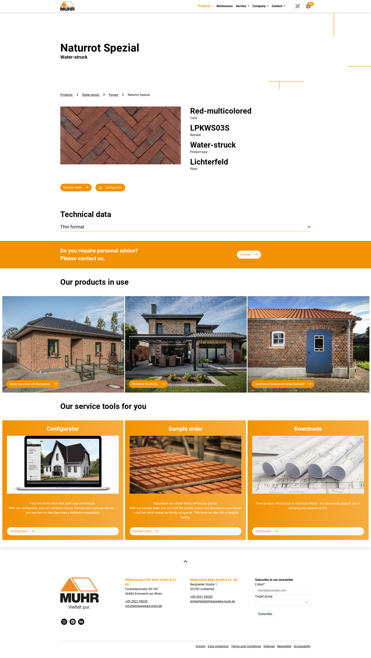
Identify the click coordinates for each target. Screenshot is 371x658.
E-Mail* (260, 584)
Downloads (263, 531)
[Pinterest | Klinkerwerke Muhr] (73, 622)
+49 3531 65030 (201, 597)
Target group (263, 596)
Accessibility (302, 646)
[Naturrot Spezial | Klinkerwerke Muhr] (185, 561)
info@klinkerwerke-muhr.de (143, 606)
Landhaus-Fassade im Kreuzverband (279, 384)
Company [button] (259, 6)
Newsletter (284, 646)
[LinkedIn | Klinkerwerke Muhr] (81, 622)
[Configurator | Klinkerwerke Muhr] (296, 6)
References (225, 6)
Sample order (72, 187)
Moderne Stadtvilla (145, 384)
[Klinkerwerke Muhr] (67, 6)
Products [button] (204, 6)
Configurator (113, 187)
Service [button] (241, 6)
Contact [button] (277, 6)
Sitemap (269, 646)
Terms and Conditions (246, 646)
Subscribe (265, 614)
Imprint (200, 646)
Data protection (218, 646)
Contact (246, 254)
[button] (307, 6)
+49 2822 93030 (136, 601)
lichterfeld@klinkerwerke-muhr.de (212, 601)
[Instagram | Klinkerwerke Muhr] (64, 622)
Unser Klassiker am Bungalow (30, 384)
